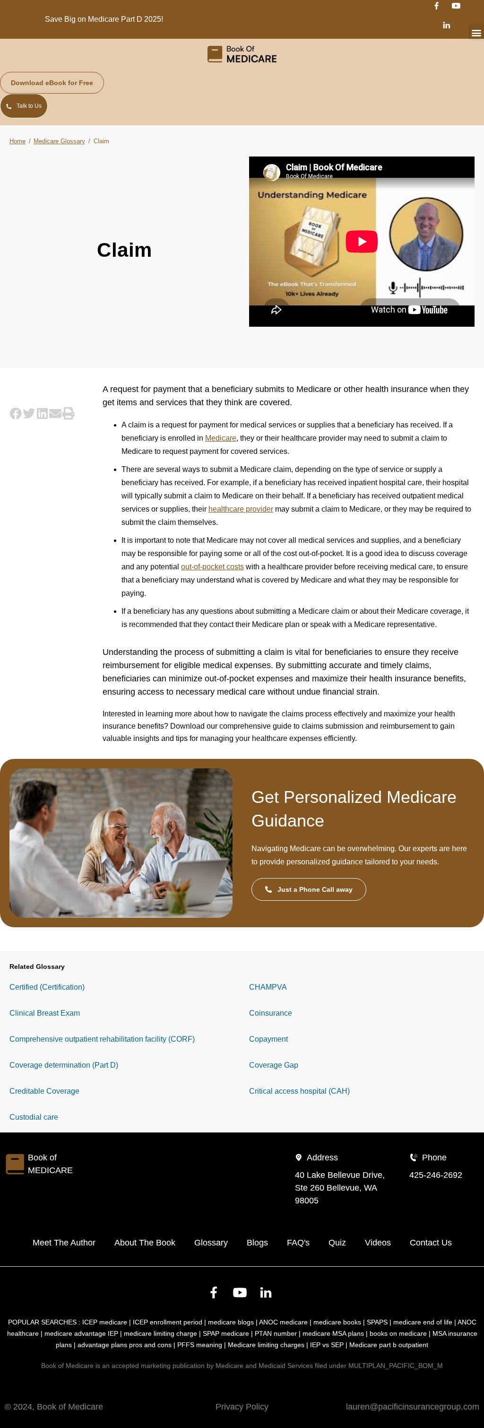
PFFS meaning (199, 1345)
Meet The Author (64, 1242)
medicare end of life (422, 1322)
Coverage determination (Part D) (63, 1065)
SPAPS (377, 1322)
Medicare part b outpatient (388, 1345)
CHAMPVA (268, 987)
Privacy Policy (242, 1406)
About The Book (144, 1242)
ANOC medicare (283, 1322)
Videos (378, 1242)
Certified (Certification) (47, 987)
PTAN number (276, 1333)
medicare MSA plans (333, 1333)
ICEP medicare (104, 1322)
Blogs (257, 1242)
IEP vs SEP (327, 1345)
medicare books (337, 1322)
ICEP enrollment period (167, 1322)
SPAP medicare (226, 1333)
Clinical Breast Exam (44, 1013)
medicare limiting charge (160, 1333)
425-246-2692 (435, 1175)
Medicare (220, 438)
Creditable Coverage (44, 1091)
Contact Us (431, 1242)
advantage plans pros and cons (125, 1345)
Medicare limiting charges (266, 1345)
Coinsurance (270, 1013)
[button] (476, 32)
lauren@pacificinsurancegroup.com (412, 1406)
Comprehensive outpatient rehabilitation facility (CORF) (102, 1039)
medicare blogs (231, 1322)
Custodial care (33, 1117)
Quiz (337, 1242)
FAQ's (298, 1242)
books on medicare (398, 1333)
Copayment (268, 1039)
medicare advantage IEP (81, 1333)
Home (17, 141)
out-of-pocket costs (212, 567)
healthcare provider (240, 509)
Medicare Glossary (59, 141)
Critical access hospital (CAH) (299, 1091)
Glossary (211, 1242)
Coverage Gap (273, 1065)
